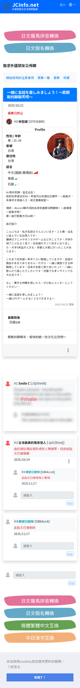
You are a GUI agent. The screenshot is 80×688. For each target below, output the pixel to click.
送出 (70, 503)
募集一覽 (44, 77)
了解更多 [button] (13, 666)
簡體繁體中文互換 (40, 625)
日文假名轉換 (40, 48)
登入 (63, 5)
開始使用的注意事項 (20, 77)
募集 (57, 77)
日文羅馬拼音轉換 (40, 35)
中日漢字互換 (40, 637)
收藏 (66, 77)
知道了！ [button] (40, 677)
